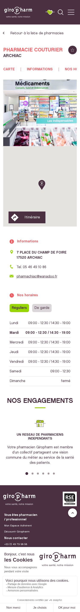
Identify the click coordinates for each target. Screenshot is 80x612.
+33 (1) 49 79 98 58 (15, 544)
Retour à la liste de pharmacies (37, 33)
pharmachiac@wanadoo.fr (37, 276)
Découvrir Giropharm (17, 531)
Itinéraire (32, 217)
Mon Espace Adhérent (18, 525)
